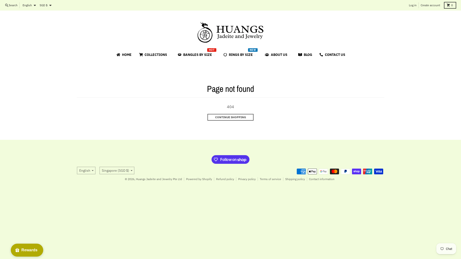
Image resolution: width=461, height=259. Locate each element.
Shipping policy (295, 179)
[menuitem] (123, 54)
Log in (413, 5)
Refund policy (225, 179)
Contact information (321, 179)
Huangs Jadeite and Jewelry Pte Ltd (159, 179)
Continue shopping (230, 117)
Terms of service (270, 179)
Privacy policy (247, 179)
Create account (430, 5)
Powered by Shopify (199, 179)
